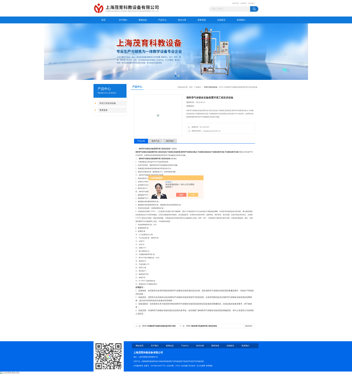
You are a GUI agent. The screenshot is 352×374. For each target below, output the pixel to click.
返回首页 (235, 3)
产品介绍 (141, 141)
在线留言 (243, 3)
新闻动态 (143, 20)
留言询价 (170, 141)
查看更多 (103, 110)
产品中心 (162, 20)
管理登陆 (209, 366)
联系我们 (251, 3)
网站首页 (139, 346)
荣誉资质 (202, 20)
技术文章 (182, 20)
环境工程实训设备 (107, 103)
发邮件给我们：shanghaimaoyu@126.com (205, 131)
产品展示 (197, 87)
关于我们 (123, 20)
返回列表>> (249, 326)
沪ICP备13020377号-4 (158, 366)
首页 (103, 20)
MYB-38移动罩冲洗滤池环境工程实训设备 (201, 326)
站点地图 (184, 366)
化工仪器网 (201, 366)
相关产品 (155, 141)
